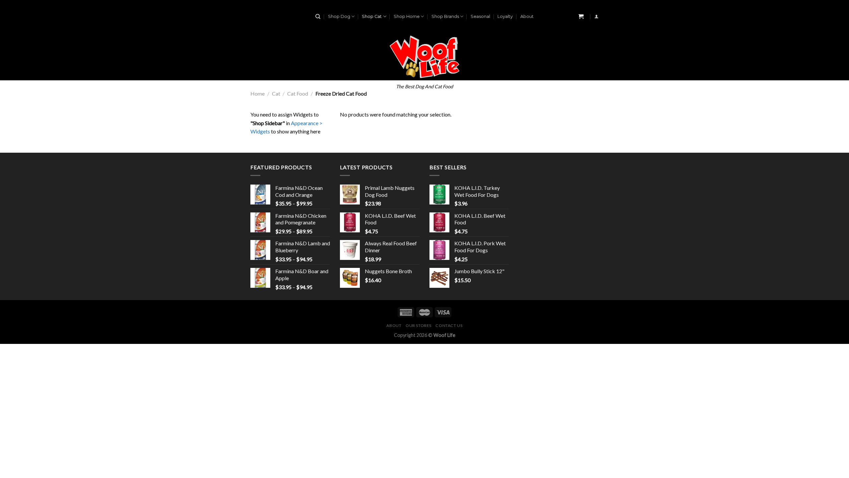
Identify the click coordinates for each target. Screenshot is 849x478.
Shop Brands (445, 16)
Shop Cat (372, 16)
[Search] (317, 16)
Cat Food (297, 93)
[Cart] (581, 16)
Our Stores (418, 325)
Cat (276, 93)
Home (257, 93)
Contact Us (448, 325)
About (527, 16)
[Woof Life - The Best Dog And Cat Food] (424, 56)
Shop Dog (339, 16)
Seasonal (480, 16)
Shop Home (407, 16)
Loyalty (505, 16)
